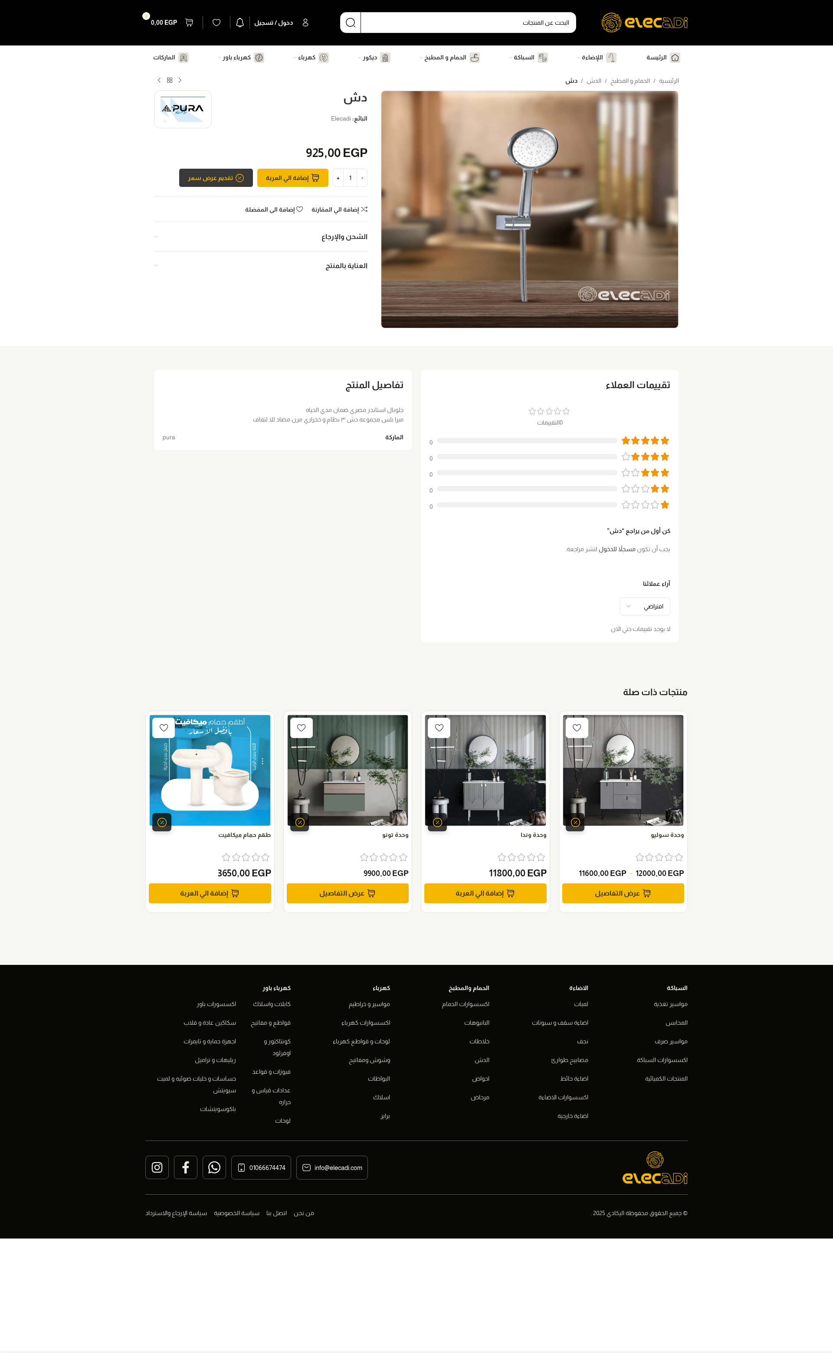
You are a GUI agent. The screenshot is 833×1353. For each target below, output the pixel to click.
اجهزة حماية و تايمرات (210, 1041)
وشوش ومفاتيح (369, 1059)
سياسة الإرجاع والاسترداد (176, 1212)
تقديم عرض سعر (210, 177)
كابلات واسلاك (272, 1003)
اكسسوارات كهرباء (365, 1022)
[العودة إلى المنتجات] (169, 80)
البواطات (379, 1078)
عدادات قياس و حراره (271, 1096)
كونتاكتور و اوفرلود (277, 1047)
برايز (385, 1115)
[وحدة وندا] (485, 770)
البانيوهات (476, 1022)
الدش (594, 80)
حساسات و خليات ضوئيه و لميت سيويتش (196, 1084)
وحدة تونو (395, 834)
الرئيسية (669, 80)
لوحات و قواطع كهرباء (361, 1041)
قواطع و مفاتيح (271, 1022)
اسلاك (381, 1097)
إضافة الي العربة (287, 177)
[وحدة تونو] (348, 770)
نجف (582, 1041)
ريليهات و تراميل (215, 1059)
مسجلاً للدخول (617, 549)
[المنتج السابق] (180, 80)
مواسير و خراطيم (369, 1003)
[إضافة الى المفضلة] (577, 728)
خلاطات (479, 1041)
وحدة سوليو (667, 834)
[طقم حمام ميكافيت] (210, 770)
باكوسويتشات (218, 1108)
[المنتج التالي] (159, 80)
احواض (480, 1078)
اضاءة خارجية (573, 1115)
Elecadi (341, 118)
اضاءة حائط (574, 1078)
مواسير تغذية (671, 1003)
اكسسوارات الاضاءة (563, 1097)
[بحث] (350, 22)
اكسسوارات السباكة (662, 1059)
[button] (485, 893)
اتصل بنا (276, 1212)
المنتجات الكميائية (666, 1078)
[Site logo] (645, 22)
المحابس (677, 1022)
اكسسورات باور (216, 1003)
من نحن (304, 1212)
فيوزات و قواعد (271, 1071)
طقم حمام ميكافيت (244, 834)
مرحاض (480, 1097)
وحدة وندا (534, 834)
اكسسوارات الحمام (465, 1003)
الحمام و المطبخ (630, 80)
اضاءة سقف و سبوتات (560, 1022)
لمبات (581, 1003)
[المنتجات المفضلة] (216, 22)
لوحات (283, 1120)
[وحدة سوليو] (623, 770)
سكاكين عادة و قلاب (210, 1022)
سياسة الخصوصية (236, 1212)
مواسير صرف (671, 1041)
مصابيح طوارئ (569, 1059)
